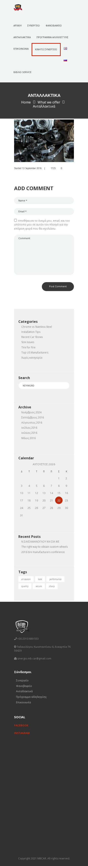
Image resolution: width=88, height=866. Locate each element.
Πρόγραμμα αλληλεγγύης (31, 697)
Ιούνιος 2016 (29, 433)
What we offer (49, 102)
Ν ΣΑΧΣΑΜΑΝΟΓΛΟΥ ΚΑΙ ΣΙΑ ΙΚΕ (40, 541)
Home (26, 102)
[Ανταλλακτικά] (44, 140)
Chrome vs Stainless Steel (36, 327)
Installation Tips (30, 332)
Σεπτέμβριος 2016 (32, 417)
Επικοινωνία (23, 702)
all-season (26, 579)
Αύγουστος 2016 (31, 422)
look (40, 579)
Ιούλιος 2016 (29, 427)
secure (39, 586)
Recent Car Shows (32, 337)
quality (24, 586)
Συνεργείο (22, 680)
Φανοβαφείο (24, 686)
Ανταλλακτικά (24, 691)
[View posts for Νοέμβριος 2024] (21, 464)
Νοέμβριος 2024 (31, 412)
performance (55, 579)
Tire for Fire (28, 347)
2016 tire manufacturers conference (43, 552)
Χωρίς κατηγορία (31, 357)
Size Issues (27, 342)
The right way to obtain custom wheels (44, 547)
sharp (52, 586)
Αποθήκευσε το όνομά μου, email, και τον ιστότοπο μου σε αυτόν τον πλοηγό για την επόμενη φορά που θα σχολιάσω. (42, 224)
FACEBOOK (21, 725)
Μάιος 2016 (28, 438)
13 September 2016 (32, 168)
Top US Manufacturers (34, 352)
